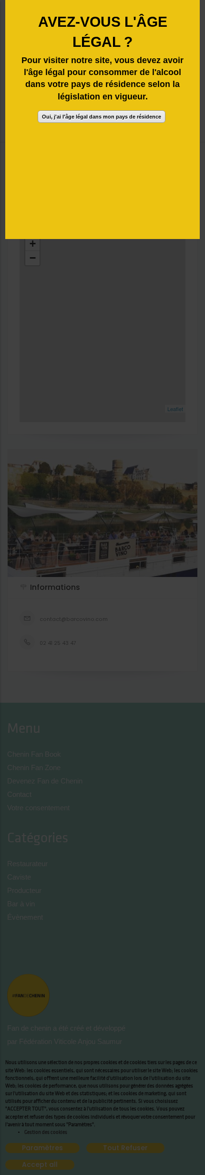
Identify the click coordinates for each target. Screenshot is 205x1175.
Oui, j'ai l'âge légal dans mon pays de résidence (101, 117)
